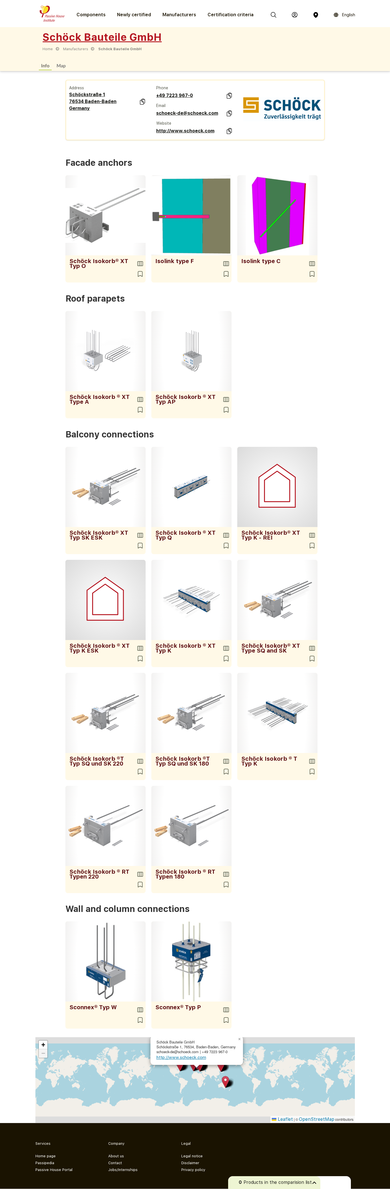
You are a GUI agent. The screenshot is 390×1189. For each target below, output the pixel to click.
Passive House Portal (54, 1170)
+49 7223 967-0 (174, 95)
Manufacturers (179, 14)
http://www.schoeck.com (185, 131)
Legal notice (192, 1156)
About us (116, 1156)
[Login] (294, 14)
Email (161, 105)
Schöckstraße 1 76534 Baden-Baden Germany (92, 101)
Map (61, 65)
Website (163, 123)
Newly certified (134, 14)
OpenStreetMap (316, 1119)
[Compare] (140, 263)
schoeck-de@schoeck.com (187, 113)
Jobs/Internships (123, 1170)
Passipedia (44, 1163)
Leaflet (284, 1119)
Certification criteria (231, 14)
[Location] (315, 14)
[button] (220, 1066)
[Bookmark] (140, 274)
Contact (115, 1163)
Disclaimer (190, 1163)
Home (48, 49)
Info (45, 65)
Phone (162, 88)
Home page (45, 1156)
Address (76, 88)
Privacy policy (193, 1170)
